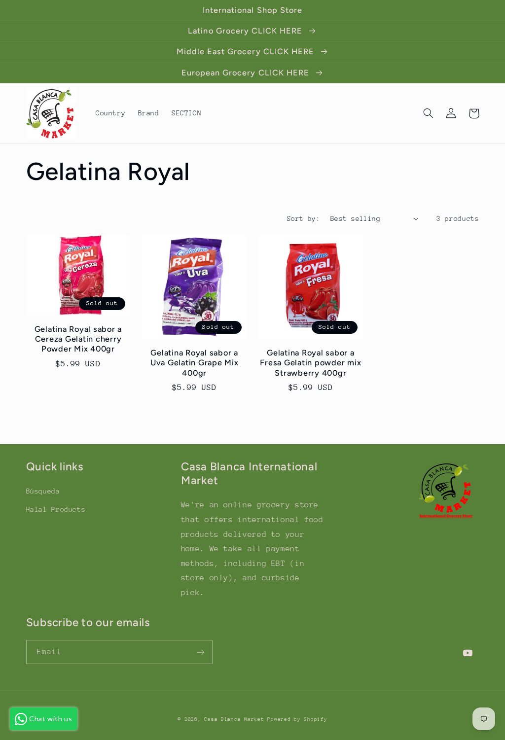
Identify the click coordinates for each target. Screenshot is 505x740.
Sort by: (303, 218)
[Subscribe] (200, 652)
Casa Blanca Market (235, 719)
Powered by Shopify (297, 719)
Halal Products (56, 509)
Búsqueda (43, 491)
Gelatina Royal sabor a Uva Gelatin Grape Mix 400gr (194, 363)
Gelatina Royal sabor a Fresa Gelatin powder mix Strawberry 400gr (310, 363)
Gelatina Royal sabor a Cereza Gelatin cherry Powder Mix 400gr (78, 339)
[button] (428, 113)
